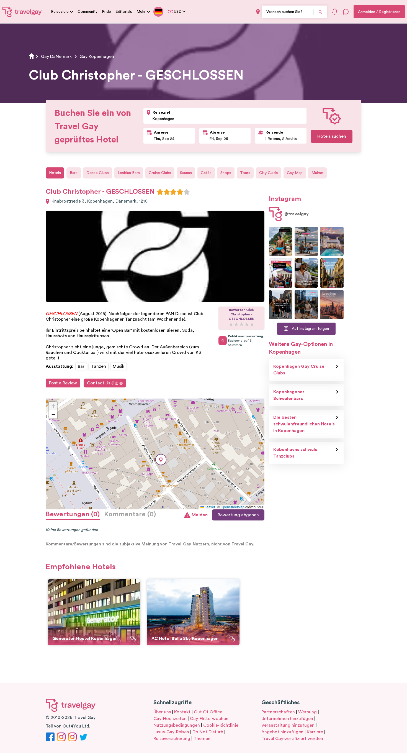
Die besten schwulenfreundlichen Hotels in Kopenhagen (304, 424)
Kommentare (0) (130, 514)
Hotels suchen (331, 136)
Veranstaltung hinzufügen (288, 725)
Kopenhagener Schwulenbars (289, 395)
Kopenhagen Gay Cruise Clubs (298, 369)
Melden (200, 515)
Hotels (55, 173)
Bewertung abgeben (238, 515)
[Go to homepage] (22, 11)
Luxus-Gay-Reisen (171, 732)
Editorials (123, 12)
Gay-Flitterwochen (209, 718)
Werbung (307, 712)
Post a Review (63, 383)
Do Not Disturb (207, 732)
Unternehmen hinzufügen (287, 718)
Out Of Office (208, 712)
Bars (74, 173)
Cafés (206, 173)
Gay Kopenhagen (96, 56)
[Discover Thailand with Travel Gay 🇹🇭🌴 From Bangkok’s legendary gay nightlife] (280, 241)
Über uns (162, 712)
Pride (106, 12)
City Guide (268, 173)
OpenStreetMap (232, 506)
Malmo (317, 173)
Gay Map (295, 173)
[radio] (160, 191)
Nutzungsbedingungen (176, 725)
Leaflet (209, 506)
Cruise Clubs (160, 173)
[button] (161, 459)
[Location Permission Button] (258, 11)
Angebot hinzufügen (282, 732)
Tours (245, 173)
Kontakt (182, 712)
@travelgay (296, 214)
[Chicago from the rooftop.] (306, 304)
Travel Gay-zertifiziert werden (292, 738)
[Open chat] (345, 11)
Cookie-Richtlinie (220, 725)
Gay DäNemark (56, 56)
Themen (202, 738)
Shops (225, 173)
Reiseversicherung (171, 738)
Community (87, 12)
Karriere (315, 732)
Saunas (186, 173)
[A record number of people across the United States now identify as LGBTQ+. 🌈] (280, 273)
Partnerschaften (278, 712)
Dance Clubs (97, 173)
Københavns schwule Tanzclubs (295, 452)
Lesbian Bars (129, 173)
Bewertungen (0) (73, 514)
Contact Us (98, 383)
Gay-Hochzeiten (170, 718)
